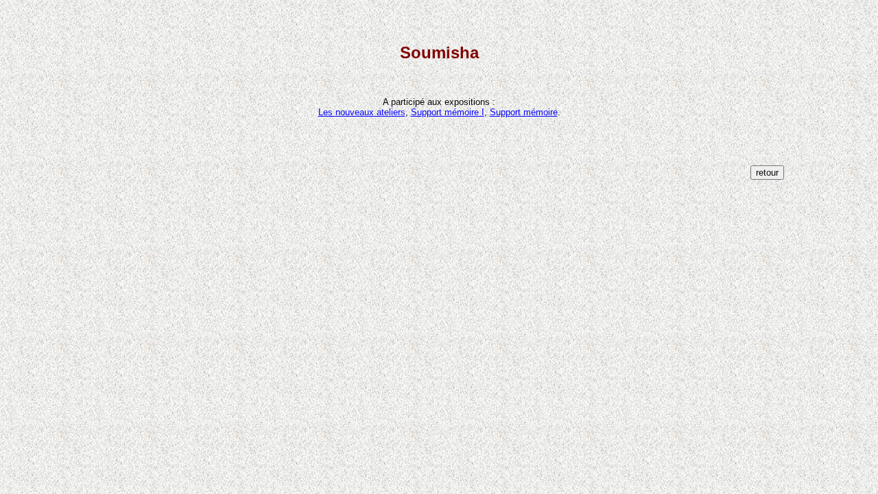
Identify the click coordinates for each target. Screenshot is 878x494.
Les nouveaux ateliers (361, 112)
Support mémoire (524, 112)
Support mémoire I (447, 112)
